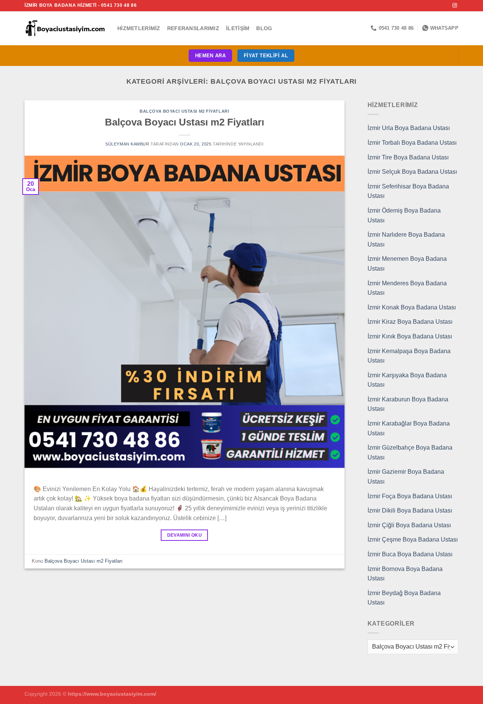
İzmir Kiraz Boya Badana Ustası (410, 321)
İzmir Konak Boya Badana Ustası (412, 307)
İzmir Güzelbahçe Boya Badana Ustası (410, 452)
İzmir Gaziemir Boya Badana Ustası (406, 476)
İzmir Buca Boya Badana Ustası (410, 554)
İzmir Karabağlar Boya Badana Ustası (409, 428)
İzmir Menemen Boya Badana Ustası (407, 264)
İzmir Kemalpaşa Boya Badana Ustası (409, 356)
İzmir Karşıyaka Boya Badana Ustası (407, 380)
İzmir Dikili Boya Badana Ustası (410, 510)
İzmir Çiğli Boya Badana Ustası (409, 525)
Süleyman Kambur (127, 144)
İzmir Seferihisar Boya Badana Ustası (408, 191)
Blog (264, 28)
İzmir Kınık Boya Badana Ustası (410, 336)
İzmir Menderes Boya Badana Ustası (407, 288)
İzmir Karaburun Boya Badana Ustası (408, 404)
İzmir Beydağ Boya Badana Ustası (404, 598)
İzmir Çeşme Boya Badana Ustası (413, 539)
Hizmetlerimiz (138, 28)
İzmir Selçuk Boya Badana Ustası (412, 171)
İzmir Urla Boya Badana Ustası (409, 128)
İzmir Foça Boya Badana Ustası (410, 496)
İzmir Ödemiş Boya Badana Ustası (404, 215)
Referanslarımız (193, 28)
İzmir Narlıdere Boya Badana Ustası (406, 239)
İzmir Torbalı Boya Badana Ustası (412, 142)
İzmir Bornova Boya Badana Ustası (405, 574)
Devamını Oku (184, 535)
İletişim (237, 28)
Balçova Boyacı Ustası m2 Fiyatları (184, 111)
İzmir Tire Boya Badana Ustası (408, 157)
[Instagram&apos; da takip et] (454, 5)
